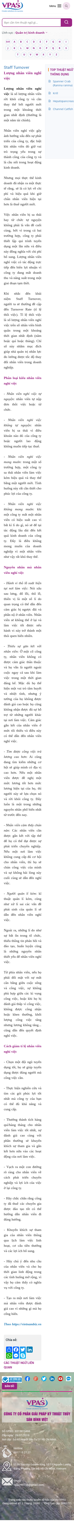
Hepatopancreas (63, 101)
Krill (55, 93)
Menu (52, 6)
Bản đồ (9, 1386)
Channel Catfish (63, 109)
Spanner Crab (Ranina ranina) (62, 83)
